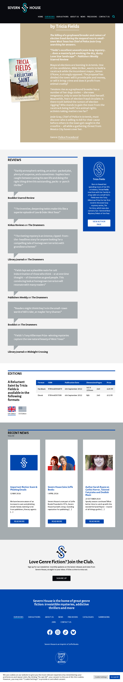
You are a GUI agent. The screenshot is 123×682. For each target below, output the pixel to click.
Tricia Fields (67, 26)
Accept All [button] (115, 677)
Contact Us (104, 17)
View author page (99, 223)
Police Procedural (68, 137)
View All (11, 436)
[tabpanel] (24, 483)
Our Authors (62, 17)
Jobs (54, 622)
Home (40, 17)
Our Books (50, 17)
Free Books (92, 17)
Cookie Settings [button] (101, 677)
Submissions (104, 617)
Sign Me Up (61, 578)
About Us (74, 17)
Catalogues (88, 617)
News (83, 17)
